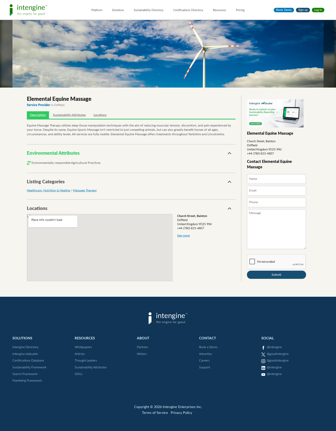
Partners (142, 347)
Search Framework (25, 374)
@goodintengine (278, 354)
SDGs (78, 374)
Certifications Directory (188, 10)
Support (204, 367)
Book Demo (284, 10)
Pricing (240, 10)
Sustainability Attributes (69, 115)
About (143, 338)
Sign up (303, 10)
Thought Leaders (86, 360)
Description (38, 115)
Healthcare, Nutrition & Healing (48, 190)
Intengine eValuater (25, 354)
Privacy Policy (181, 413)
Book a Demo (208, 347)
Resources (219, 10)
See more (183, 235)
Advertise (205, 354)
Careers (204, 360)
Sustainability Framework (29, 367)
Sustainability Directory (149, 10)
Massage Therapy (85, 190)
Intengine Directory (25, 347)
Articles (80, 354)
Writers (142, 354)
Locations (100, 115)
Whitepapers (83, 347)
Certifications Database (28, 360)
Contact (207, 338)
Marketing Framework (27, 380)
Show (230, 154)
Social (267, 338)
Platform (96, 10)
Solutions (118, 10)
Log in (318, 10)
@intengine (274, 347)
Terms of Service (155, 413)
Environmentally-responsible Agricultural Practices (66, 162)
